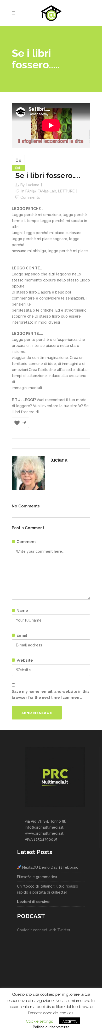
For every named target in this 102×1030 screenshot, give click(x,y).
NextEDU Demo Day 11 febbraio (49, 867)
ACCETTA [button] (70, 1021)
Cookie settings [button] (39, 1021)
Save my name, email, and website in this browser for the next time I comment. (50, 694)
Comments (30, 197)
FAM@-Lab (47, 191)
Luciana (32, 185)
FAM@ (30, 191)
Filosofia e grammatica (37, 877)
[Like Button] (17, 423)
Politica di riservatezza (51, 1027)
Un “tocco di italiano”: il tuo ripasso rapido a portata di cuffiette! (47, 889)
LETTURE (66, 191)
